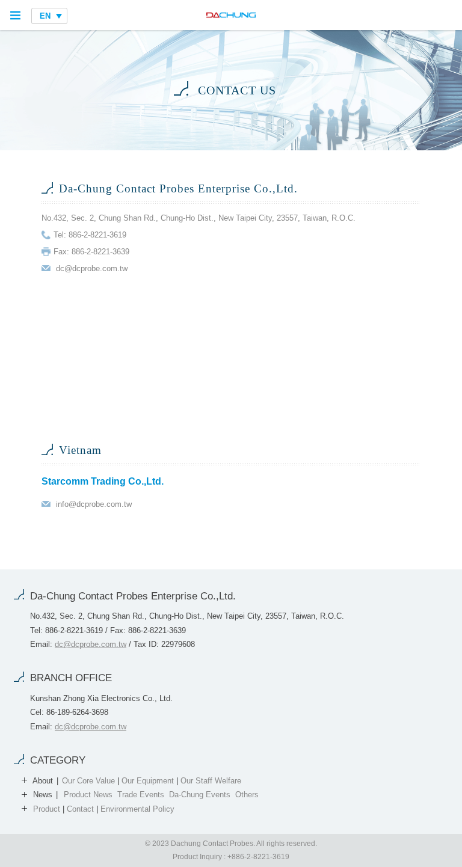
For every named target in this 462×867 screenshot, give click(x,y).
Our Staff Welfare (210, 780)
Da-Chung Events (199, 794)
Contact (80, 808)
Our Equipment (148, 780)
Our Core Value (88, 780)
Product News (88, 794)
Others (247, 794)
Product (46, 808)
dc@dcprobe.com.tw (92, 268)
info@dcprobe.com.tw (94, 504)
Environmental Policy (137, 808)
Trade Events (140, 794)
